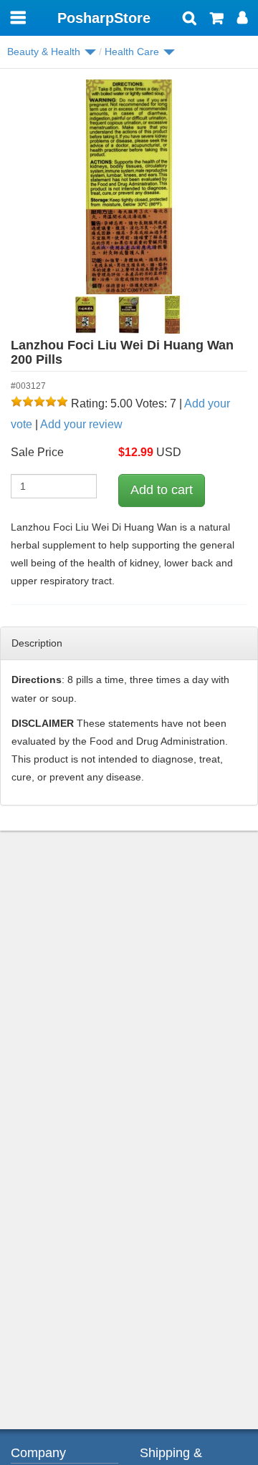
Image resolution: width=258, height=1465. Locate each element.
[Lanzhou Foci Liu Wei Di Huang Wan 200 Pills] (129, 186)
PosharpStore (103, 18)
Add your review (81, 424)
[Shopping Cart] (217, 19)
